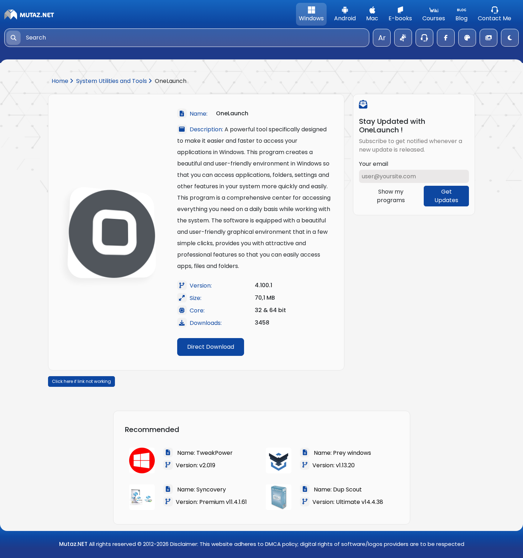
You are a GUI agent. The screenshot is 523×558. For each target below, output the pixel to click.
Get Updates (446, 196)
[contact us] (424, 38)
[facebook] (446, 38)
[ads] (403, 38)
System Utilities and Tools (112, 81)
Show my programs (391, 196)
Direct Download (210, 347)
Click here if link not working (81, 381)
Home (61, 81)
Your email (373, 164)
